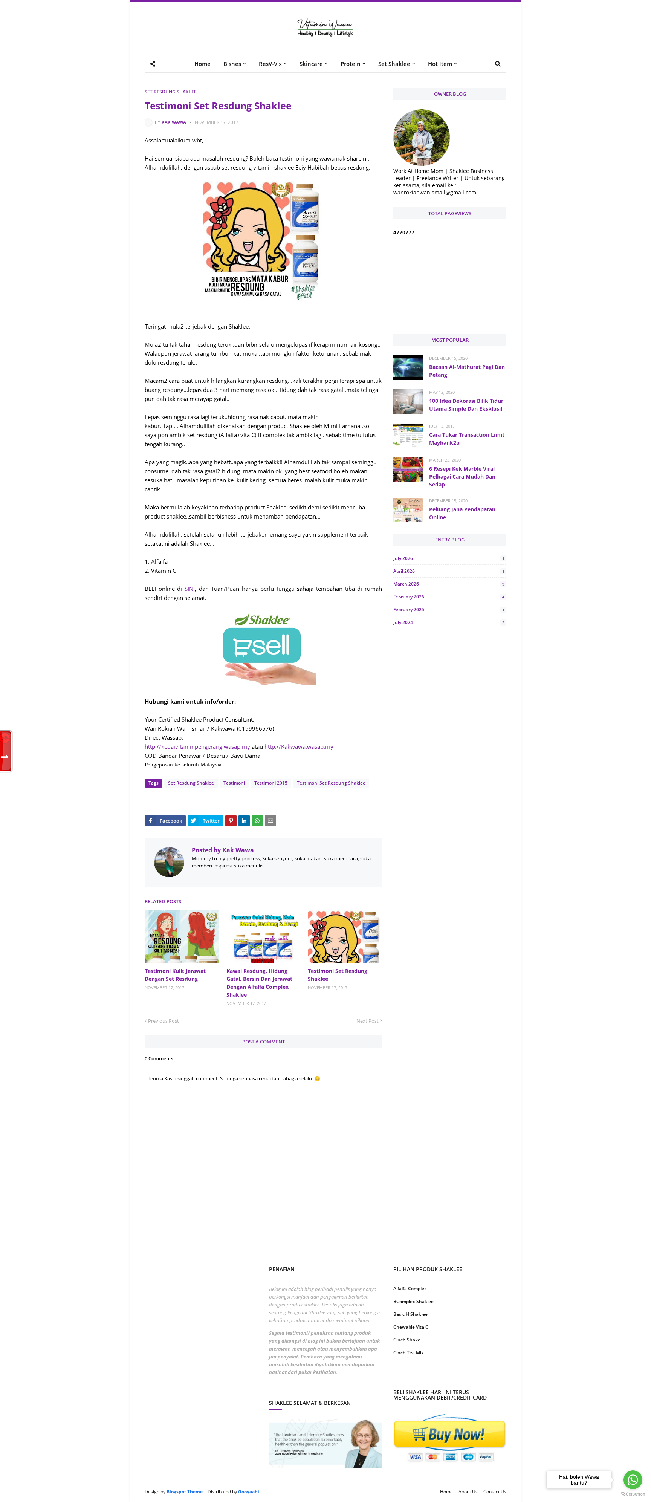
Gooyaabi (248, 1491)
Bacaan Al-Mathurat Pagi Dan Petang (467, 370)
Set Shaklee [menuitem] (394, 63)
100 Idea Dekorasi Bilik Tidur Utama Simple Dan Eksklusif (466, 404)
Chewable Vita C (410, 1327)
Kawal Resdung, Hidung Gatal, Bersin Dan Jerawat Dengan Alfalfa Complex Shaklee (259, 982)
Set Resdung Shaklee (171, 92)
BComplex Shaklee (413, 1301)
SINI (190, 588)
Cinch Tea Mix (408, 1352)
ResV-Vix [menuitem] (270, 63)
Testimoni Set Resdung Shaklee (331, 783)
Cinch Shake (406, 1340)
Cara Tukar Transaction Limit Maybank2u (466, 438)
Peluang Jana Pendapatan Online (462, 513)
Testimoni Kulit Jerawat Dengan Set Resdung (175, 974)
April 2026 (448, 571)
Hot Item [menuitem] (440, 63)
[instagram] (420, 1376)
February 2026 (448, 596)
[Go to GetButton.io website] (633, 1494)
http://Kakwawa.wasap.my (298, 746)
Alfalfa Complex (410, 1288)
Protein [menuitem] (351, 63)
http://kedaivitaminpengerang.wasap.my (197, 746)
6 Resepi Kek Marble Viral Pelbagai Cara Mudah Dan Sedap (462, 476)
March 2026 (448, 584)
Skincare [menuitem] (311, 63)
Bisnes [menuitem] (232, 63)
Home (446, 1491)
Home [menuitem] (202, 63)
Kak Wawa (174, 122)
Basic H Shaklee (410, 1314)
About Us (468, 1491)
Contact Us (494, 1491)
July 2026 (448, 558)
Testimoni (234, 783)
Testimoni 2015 (270, 783)
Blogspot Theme (185, 1491)
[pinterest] (479, 1376)
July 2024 (448, 622)
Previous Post (163, 1020)
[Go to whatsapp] (632, 1479)
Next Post (367, 1020)
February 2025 (448, 609)
